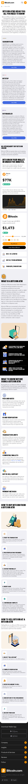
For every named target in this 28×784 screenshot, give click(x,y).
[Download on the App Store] (14, 736)
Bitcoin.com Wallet (16, 460)
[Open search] (22, 2)
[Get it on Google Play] (14, 731)
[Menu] (25, 2)
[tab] (4, 240)
